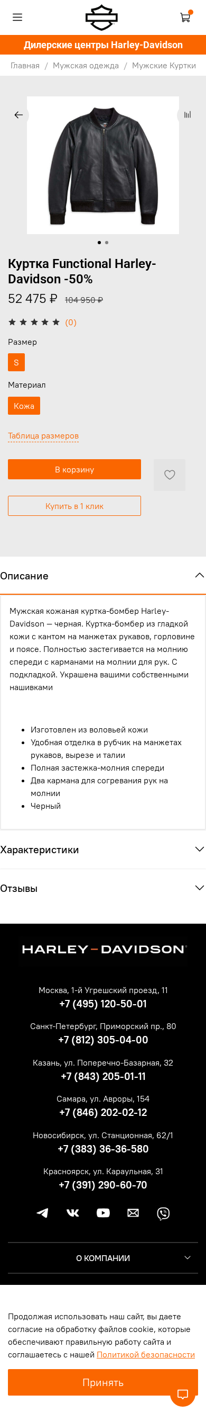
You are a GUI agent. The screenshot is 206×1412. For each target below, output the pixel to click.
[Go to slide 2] (106, 242)
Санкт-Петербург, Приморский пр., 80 (103, 1026)
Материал (27, 385)
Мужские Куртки (164, 65)
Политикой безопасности (146, 1354)
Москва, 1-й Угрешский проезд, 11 (103, 990)
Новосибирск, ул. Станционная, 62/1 (103, 1135)
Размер (22, 342)
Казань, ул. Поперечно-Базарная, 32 (103, 1062)
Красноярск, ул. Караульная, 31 (103, 1171)
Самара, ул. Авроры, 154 (103, 1098)
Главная (25, 65)
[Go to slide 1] (99, 242)
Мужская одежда (86, 65)
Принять (103, 1382)
